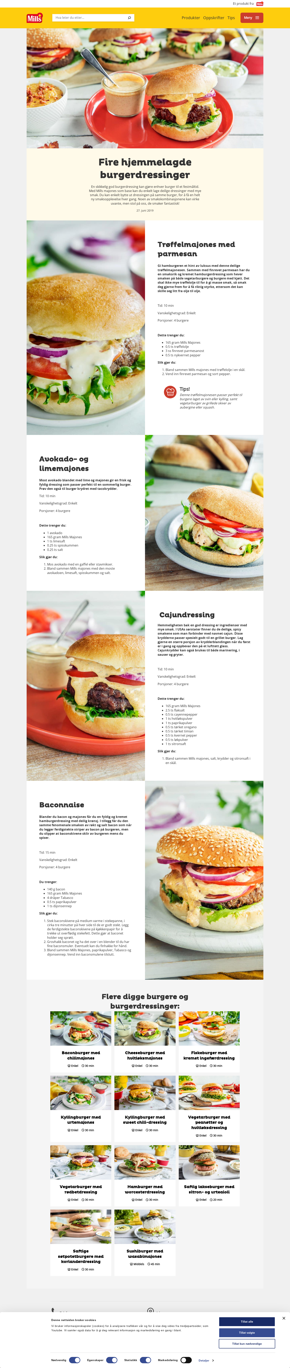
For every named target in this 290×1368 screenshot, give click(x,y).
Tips (231, 17)
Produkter (191, 17)
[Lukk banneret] (284, 1318)
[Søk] (129, 18)
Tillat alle (247, 1321)
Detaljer (204, 1360)
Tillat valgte (247, 1332)
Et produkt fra (243, 4)
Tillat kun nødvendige (247, 1343)
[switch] (111, 1360)
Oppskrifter (213, 17)
